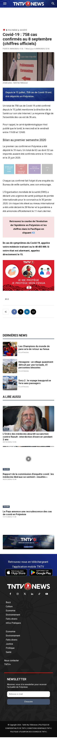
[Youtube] (47, 594)
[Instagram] (18, 594)
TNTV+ (7, 664)
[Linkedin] (27, 312)
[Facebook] (14, 312)
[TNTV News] (28, 586)
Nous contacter (11, 660)
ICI (33, 232)
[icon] (4, 30)
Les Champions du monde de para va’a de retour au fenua (34, 347)
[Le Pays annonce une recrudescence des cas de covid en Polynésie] (28, 496)
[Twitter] (25, 594)
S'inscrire (28, 701)
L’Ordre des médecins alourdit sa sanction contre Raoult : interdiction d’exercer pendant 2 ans (27, 436)
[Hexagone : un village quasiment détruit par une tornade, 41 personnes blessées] (10, 366)
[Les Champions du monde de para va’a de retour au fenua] (10, 349)
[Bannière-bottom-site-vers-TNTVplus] (28, 548)
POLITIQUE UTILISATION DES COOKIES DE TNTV (28, 732)
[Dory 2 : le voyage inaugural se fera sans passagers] (10, 383)
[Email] (33, 312)
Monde (6, 429)
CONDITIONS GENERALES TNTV (39, 728)
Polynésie (12, 30)
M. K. (7, 299)
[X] (20, 312)
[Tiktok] (39, 594)
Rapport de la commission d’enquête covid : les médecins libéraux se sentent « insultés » (28, 475)
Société (23, 30)
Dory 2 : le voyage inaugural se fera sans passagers (35, 382)
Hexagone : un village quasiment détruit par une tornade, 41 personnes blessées (36, 365)
